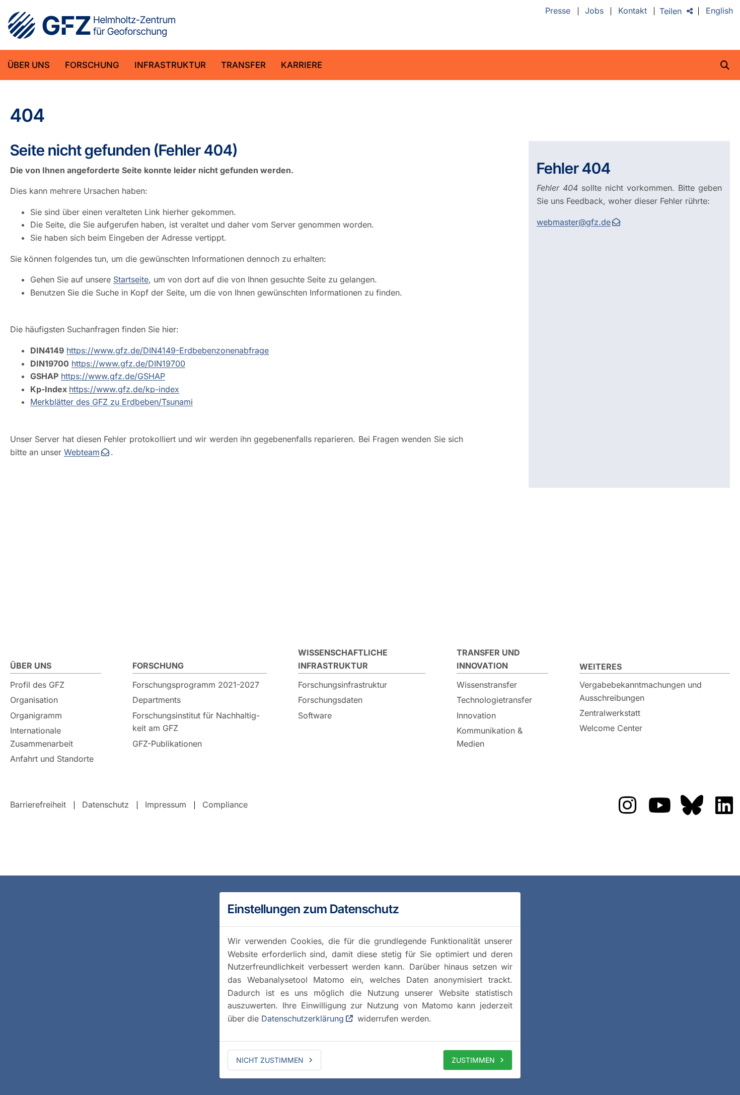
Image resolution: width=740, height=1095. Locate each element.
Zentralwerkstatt (609, 713)
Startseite (131, 279)
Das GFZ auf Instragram (627, 805)
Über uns (29, 65)
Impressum (165, 804)
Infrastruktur (170, 65)
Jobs (594, 11)
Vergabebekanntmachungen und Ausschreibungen (640, 691)
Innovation (476, 715)
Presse (557, 11)
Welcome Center (610, 728)
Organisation (34, 700)
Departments (156, 700)
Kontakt (632, 11)
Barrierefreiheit (38, 804)
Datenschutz (105, 804)
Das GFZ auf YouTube (659, 805)
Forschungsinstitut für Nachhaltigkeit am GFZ (196, 722)
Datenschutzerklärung (302, 1018)
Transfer (243, 65)
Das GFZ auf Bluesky (692, 805)
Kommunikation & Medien (490, 737)
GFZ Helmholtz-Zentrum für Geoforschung (91, 25)
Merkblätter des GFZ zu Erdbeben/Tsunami (111, 402)
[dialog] (370, 985)
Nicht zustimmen (270, 1060)
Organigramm (36, 715)
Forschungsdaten (330, 700)
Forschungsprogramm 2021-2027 (195, 685)
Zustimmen (473, 1060)
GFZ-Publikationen (167, 744)
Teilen (670, 11)
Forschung (92, 65)
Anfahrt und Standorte (52, 759)
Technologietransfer (494, 700)
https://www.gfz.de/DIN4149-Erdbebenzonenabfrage (167, 350)
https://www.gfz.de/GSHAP (113, 376)
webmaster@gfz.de (574, 222)
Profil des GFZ (37, 685)
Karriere (301, 65)
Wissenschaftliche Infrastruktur (343, 659)
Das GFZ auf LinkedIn (724, 805)
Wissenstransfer (487, 685)
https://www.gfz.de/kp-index (124, 389)
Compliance (225, 804)
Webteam (82, 452)
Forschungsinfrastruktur (342, 685)
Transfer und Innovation (488, 659)
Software (315, 715)
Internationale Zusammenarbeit (41, 737)
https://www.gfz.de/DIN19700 (128, 363)
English (719, 11)
